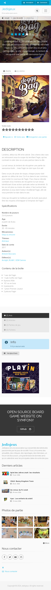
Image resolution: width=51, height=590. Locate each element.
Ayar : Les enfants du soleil (21, 498)
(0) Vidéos (21, 71)
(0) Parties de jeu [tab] (13, 325)
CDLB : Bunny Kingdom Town (22, 481)
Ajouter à (9, 137)
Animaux (5, 241)
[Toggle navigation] (45, 10)
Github (23, 429)
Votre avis (20, 137)
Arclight (5, 260)
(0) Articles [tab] (10, 320)
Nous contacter (11, 571)
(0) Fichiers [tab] (10, 330)
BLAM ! (12, 260)
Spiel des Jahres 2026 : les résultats (25, 473)
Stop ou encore (8, 235)
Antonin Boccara (9, 254)
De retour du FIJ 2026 (19, 490)
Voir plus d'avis (12, 353)
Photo (8, 71)
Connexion (43, 2)
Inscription (29, 2)
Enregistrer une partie (38, 137)
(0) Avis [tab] (9, 315)
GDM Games (20, 260)
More (47, 543)
